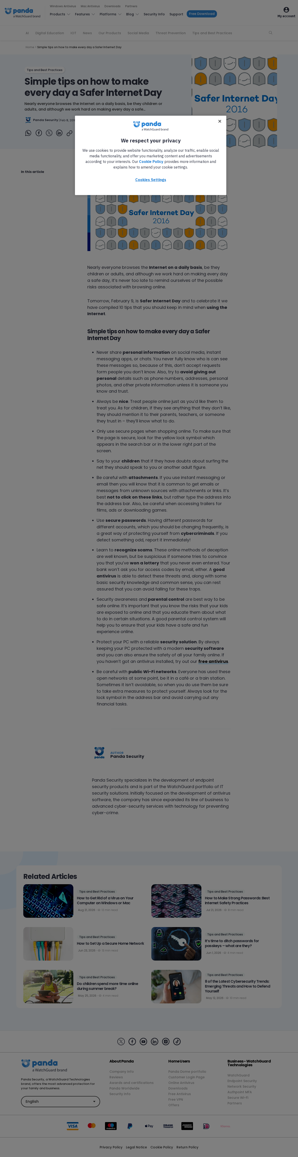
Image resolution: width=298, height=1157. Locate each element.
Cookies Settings (150, 179)
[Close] (220, 121)
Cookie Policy (151, 161)
